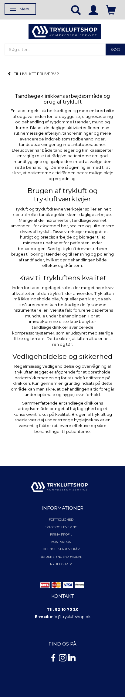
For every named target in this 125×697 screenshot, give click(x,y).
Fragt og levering (61, 527)
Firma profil (61, 534)
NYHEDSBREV (61, 564)
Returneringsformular (61, 557)
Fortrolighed (61, 520)
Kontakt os (61, 542)
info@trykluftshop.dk (70, 616)
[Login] (93, 9)
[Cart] (111, 9)
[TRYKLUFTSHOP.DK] (65, 31)
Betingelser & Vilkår (61, 549)
